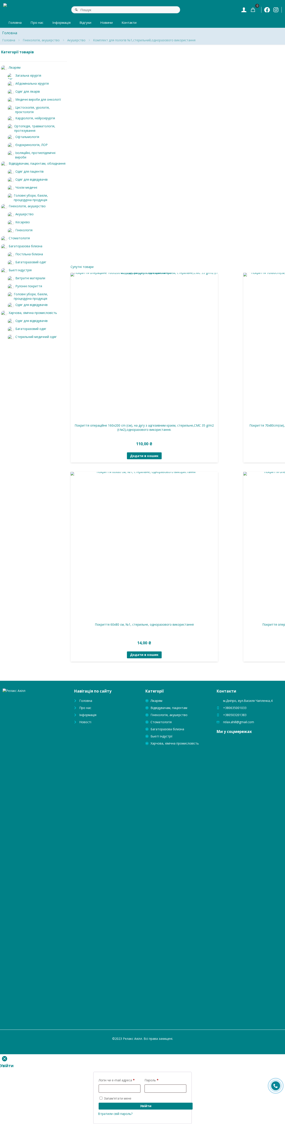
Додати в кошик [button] (144, 456)
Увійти (145, 1106)
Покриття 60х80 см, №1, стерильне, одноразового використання (144, 624)
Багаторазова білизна (167, 729)
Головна (8, 40)
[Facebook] (267, 9)
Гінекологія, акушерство (41, 40)
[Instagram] (276, 9)
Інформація (87, 715)
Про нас (85, 708)
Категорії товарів (17, 52)
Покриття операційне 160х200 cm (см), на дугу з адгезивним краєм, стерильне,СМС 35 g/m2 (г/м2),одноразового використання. (144, 427)
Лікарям (156, 701)
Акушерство (76, 40)
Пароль (152, 1080)
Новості (85, 722)
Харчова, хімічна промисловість (175, 743)
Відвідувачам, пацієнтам (169, 708)
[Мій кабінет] (244, 9)
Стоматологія (161, 722)
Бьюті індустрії (162, 736)
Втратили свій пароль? (115, 1114)
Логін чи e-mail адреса (117, 1080)
